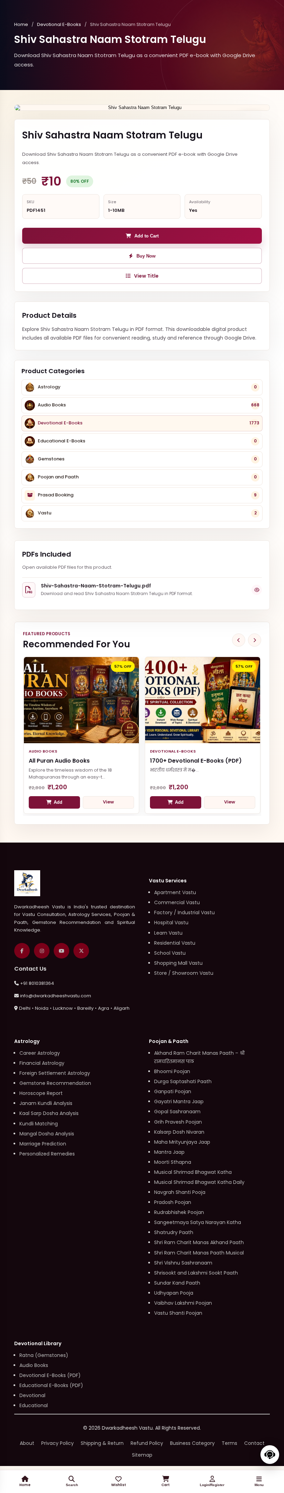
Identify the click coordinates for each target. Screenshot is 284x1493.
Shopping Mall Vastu (178, 963)
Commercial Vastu (177, 902)
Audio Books (33, 1365)
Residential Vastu (174, 942)
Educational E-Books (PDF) (51, 1385)
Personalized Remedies (47, 1153)
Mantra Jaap (169, 1152)
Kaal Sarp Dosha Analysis (49, 1113)
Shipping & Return (102, 1443)
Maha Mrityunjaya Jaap (182, 1142)
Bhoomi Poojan (172, 1071)
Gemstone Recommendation (55, 1083)
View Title (146, 275)
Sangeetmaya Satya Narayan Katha (197, 1222)
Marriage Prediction (42, 1143)
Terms (229, 1443)
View (108, 802)
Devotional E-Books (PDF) (50, 1375)
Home (21, 24)
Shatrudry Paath (173, 1232)
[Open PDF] (256, 590)
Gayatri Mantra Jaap (179, 1101)
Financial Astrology (41, 1063)
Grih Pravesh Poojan (178, 1121)
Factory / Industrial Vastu (184, 912)
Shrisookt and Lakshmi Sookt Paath (196, 1272)
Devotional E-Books (59, 24)
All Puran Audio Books (59, 761)
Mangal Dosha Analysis (46, 1133)
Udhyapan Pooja (173, 1292)
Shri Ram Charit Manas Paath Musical (199, 1252)
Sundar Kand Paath (177, 1282)
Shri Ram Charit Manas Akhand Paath (199, 1242)
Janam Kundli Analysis (45, 1103)
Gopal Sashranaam (177, 1111)
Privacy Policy (57, 1443)
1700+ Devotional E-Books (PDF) (196, 761)
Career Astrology (39, 1053)
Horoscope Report (41, 1093)
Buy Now (146, 256)
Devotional (32, 1395)
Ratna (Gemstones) (43, 1355)
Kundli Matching (38, 1123)
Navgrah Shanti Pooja (179, 1192)
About (27, 1443)
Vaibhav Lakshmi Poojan (183, 1302)
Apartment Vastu (175, 892)
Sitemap (142, 1454)
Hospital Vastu (171, 922)
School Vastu (170, 953)
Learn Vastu (168, 932)
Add (58, 802)
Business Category (192, 1443)
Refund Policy (147, 1443)
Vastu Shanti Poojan (178, 1313)
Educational (33, 1405)
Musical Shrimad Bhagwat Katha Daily (199, 1182)
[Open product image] (142, 107)
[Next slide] (254, 640)
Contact (254, 1443)
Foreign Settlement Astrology (54, 1073)
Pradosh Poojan (172, 1202)
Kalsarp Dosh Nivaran (179, 1131)
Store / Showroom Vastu (183, 973)
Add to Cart (146, 236)
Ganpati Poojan (172, 1091)
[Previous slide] (238, 640)
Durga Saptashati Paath (183, 1081)
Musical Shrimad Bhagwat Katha (193, 1172)
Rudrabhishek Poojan (179, 1212)
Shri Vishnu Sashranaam (183, 1262)
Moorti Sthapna (172, 1162)
